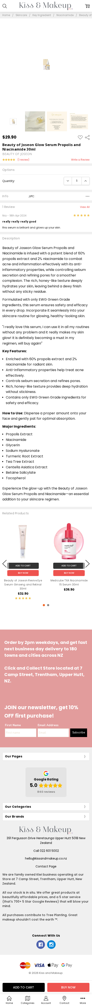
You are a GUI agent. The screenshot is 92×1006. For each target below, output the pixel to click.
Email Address (48, 725)
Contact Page (46, 866)
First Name (13, 725)
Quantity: (8, 181)
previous (4, 563)
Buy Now (23, 572)
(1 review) (23, 159)
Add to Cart (23, 565)
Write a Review (80, 159)
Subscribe (78, 732)
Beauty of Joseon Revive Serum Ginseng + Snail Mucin (69, 584)
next (87, 563)
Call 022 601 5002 (46, 851)
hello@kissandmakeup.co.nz (46, 858)
